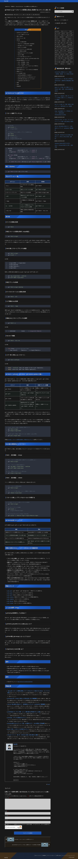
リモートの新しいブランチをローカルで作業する (28, 65)
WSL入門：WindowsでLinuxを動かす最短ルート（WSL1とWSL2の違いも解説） (64, 136)
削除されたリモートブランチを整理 (25, 52)
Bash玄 (15, 744)
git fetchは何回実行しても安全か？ (25, 75)
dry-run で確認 (21, 54)
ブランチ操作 (26, 14)
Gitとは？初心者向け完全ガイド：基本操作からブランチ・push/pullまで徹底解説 (26, 704)
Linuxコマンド (7, 6)
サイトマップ (64, 855)
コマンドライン (20, 14)
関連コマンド (19, 71)
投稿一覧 (12, 6)
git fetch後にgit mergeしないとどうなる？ (26, 78)
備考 (18, 82)
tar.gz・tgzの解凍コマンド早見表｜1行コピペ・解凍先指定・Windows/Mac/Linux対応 (64, 113)
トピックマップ (71, 855)
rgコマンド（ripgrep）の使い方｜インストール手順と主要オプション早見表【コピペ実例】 (64, 97)
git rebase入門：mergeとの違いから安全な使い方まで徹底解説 (22, 698)
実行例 (18, 39)
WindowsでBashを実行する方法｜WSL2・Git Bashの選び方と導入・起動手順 (64, 145)
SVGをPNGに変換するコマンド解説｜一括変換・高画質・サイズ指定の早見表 (64, 72)
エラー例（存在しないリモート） (25, 56)
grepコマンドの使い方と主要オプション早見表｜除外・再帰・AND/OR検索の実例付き (64, 89)
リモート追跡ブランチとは (23, 34)
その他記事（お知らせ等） (61, 23)
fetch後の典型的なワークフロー (23, 60)
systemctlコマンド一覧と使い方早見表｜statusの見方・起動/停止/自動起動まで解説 (64, 80)
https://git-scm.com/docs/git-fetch (24, 681)
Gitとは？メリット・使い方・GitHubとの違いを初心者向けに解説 (22, 734)
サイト (6, 820)
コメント (7, 797)
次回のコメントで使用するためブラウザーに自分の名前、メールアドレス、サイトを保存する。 (28, 824)
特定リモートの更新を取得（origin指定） (26, 43)
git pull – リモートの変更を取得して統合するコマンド (20, 439)
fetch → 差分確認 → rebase (23, 64)
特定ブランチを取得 (22, 47)
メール (7, 815)
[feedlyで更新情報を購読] (16, 780)
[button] (73, 11)
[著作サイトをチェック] (14, 780)
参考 (18, 84)
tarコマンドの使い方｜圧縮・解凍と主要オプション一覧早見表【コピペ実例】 (64, 105)
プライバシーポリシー (51, 855)
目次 (26, 29)
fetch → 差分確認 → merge (23, 62)
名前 (6, 811)
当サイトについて (38, 855)
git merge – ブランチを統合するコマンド (16, 717)
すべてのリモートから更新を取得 (25, 49)
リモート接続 (32, 14)
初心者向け (38, 14)
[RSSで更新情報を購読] (18, 780)
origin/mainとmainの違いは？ (24, 80)
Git (15, 14)
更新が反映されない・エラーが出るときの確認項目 (27, 69)
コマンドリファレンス (19, 6)
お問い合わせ (58, 855)
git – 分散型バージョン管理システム (31, 6)
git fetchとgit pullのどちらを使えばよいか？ (27, 76)
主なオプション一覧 (21, 38)
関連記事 (19, 86)
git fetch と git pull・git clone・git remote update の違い (28, 58)
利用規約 (44, 855)
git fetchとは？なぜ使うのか (22, 32)
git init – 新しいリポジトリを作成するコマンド (18, 729)
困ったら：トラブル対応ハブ (61, 20)
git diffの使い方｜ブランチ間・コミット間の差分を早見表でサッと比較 (23, 711)
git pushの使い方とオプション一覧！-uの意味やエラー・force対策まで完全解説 (26, 723)
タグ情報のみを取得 (22, 51)
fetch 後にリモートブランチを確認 (25, 45)
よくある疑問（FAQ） (21, 73)
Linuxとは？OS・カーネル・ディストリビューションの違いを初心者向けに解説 (64, 120)
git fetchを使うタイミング (22, 67)
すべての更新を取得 (22, 41)
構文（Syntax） (20, 36)
